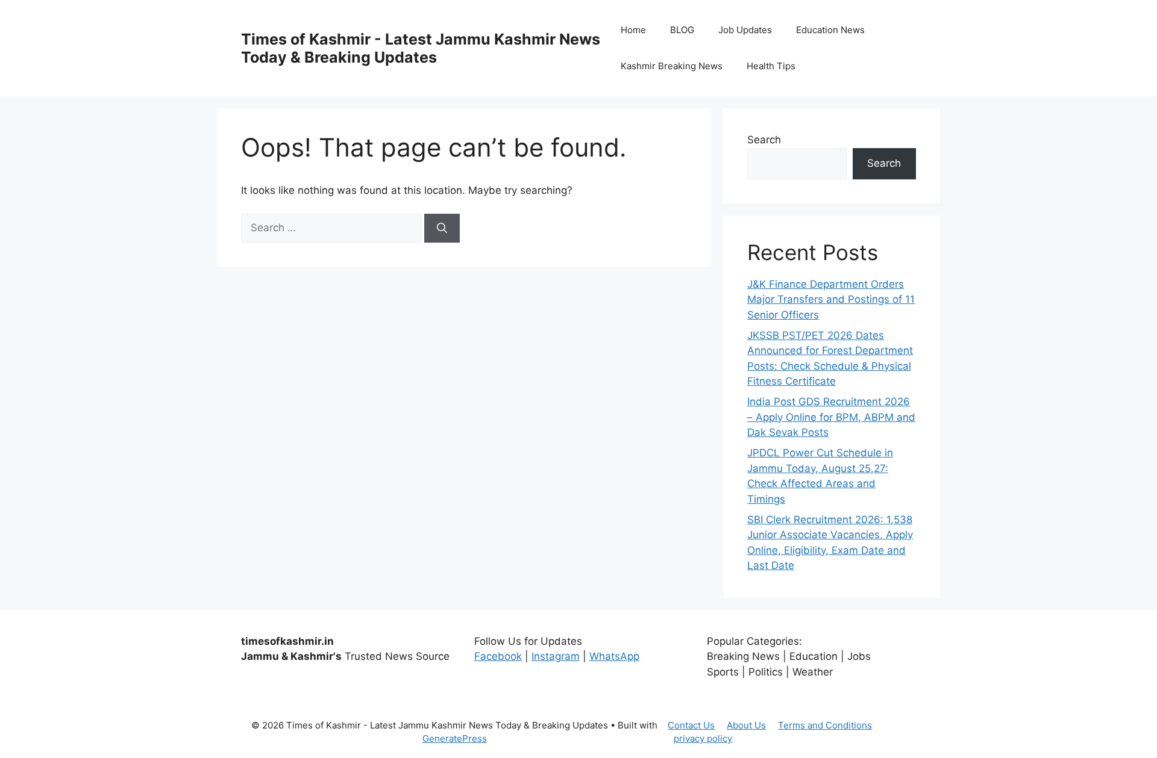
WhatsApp (614, 656)
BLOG (682, 30)
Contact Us (691, 725)
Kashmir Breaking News (672, 66)
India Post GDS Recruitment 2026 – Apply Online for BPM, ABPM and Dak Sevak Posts (831, 417)
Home (633, 30)
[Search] (442, 228)
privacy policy (703, 738)
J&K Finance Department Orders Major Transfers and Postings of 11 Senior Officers (831, 299)
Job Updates (745, 30)
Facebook (498, 656)
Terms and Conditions (825, 725)
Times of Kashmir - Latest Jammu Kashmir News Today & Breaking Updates (420, 48)
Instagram (555, 656)
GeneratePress (454, 738)
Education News (830, 30)
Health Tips (771, 66)
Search (764, 140)
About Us (746, 725)
